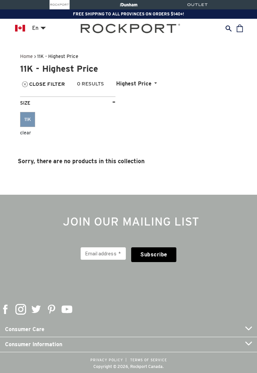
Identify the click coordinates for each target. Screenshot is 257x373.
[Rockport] (60, 4)
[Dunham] (128, 4)
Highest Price (134, 83)
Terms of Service (148, 360)
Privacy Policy (106, 360)
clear (25, 132)
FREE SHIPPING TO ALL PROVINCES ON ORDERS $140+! (128, 13)
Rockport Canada (146, 366)
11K (27, 119)
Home (26, 56)
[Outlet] (197, 4)
